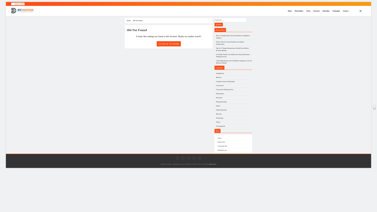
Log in (220, 138)
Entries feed (221, 142)
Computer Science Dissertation (225, 81)
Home (290, 11)
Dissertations (299, 11)
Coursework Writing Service (224, 89)
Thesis (308, 11)
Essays (218, 106)
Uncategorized (220, 126)
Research (316, 11)
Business (218, 77)
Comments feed (222, 146)
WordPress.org (222, 150)
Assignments (220, 73)
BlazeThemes (212, 164)
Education (326, 11)
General (345, 11)
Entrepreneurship (221, 102)
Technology (336, 11)
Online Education (221, 110)
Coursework (220, 85)
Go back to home (169, 44)
